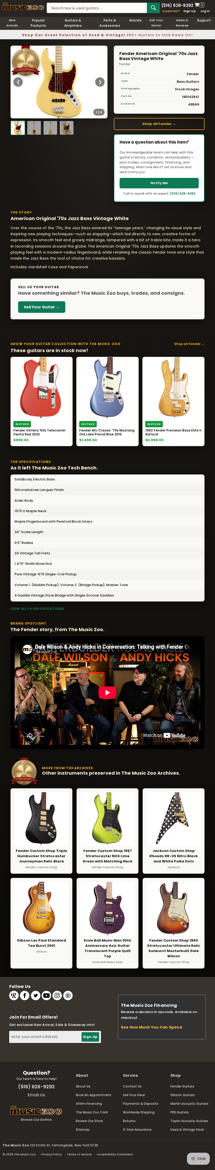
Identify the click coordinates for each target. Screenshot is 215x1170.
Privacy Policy (51, 1154)
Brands (136, 20)
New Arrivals (12, 23)
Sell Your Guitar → (42, 307)
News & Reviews (182, 23)
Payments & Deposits (140, 1103)
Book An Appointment (93, 1095)
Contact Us (132, 1086)
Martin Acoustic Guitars (189, 1103)
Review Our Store (89, 1121)
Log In (205, 11)
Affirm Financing (89, 1103)
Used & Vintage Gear (187, 1129)
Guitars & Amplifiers (73, 23)
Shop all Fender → (159, 123)
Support (204, 20)
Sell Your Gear (134, 1095)
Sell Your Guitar (156, 23)
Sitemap (83, 1129)
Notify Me (159, 183)
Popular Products (38, 23)
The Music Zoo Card (92, 1112)
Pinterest (68, 995)
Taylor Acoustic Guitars (189, 1121)
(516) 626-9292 (177, 5)
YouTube (46, 995)
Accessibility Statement (115, 1154)
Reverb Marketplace (14, 995)
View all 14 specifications (37, 608)
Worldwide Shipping (138, 1112)
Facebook (24, 995)
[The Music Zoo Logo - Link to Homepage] (23, 6)
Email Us (36, 1095)
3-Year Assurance (137, 1129)
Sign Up (189, 11)
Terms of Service (79, 1154)
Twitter (35, 995)
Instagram (57, 995)
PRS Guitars (179, 1112)
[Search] (153, 8)
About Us (83, 1086)
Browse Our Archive (36, 1119)
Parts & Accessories (109, 23)
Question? (171, 11)
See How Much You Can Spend (151, 1027)
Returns (129, 1121)
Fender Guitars (182, 1086)
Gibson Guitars (182, 1095)
